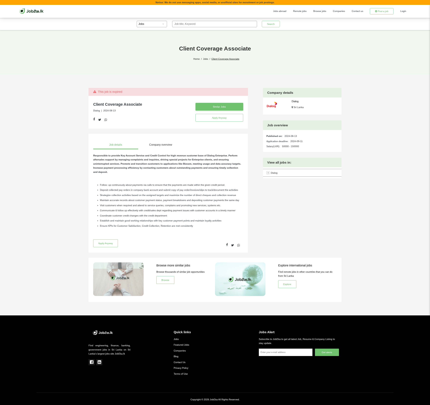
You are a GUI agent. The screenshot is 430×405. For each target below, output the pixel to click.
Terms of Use (181, 373)
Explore (287, 284)
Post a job (382, 11)
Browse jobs (319, 11)
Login (403, 11)
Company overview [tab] (160, 144)
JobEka (214, 399)
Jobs (205, 59)
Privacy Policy (181, 368)
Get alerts (327, 352)
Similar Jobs (219, 106)
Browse (165, 280)
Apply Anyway (219, 117)
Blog (176, 356)
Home (196, 59)
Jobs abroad (279, 11)
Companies (339, 11)
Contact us (357, 11)
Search (271, 24)
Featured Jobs (181, 344)
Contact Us (179, 362)
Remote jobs (300, 11)
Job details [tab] (115, 144)
